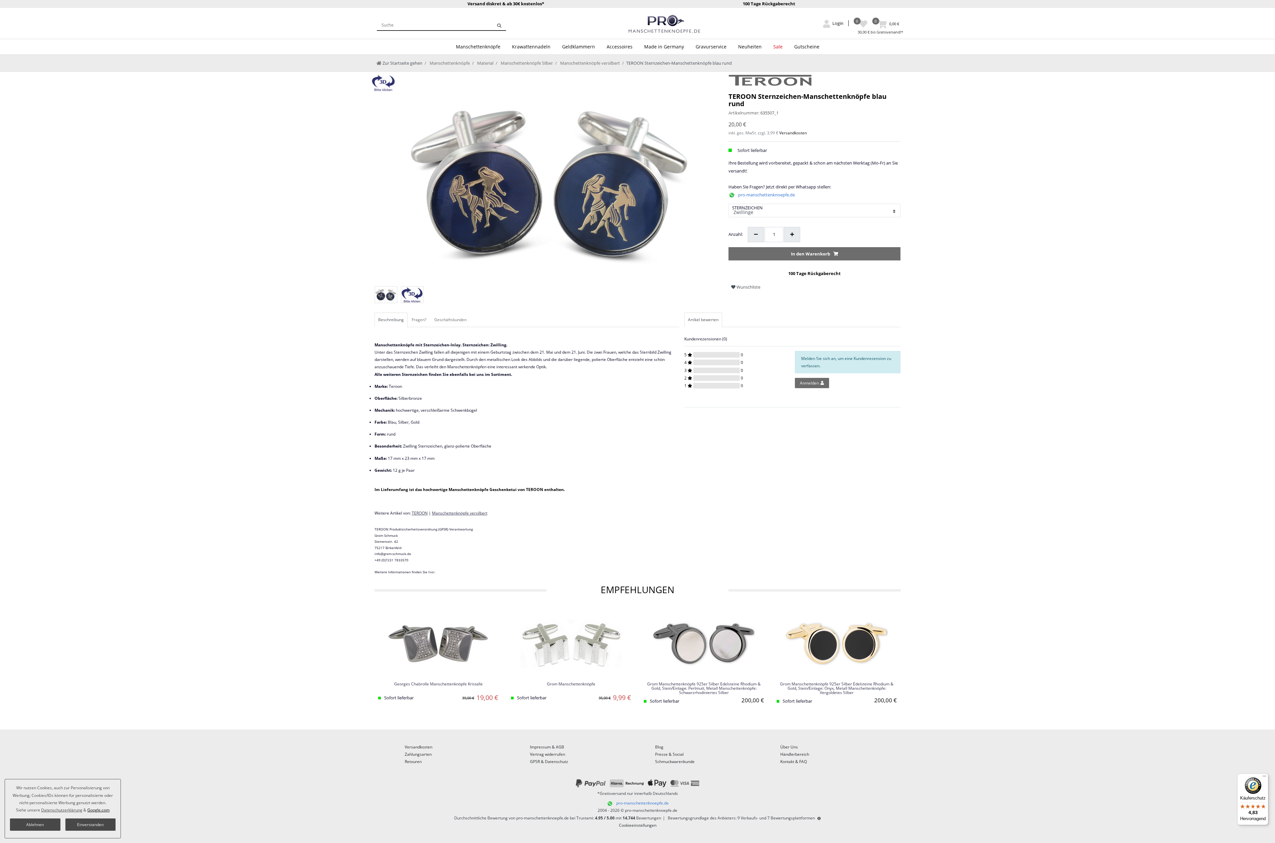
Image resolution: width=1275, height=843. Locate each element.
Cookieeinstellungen (637, 825)
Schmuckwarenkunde (675, 761)
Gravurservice (711, 46)
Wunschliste (747, 287)
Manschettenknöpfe (478, 46)
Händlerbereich (794, 754)
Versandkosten (793, 133)
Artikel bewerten (703, 319)
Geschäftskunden (450, 319)
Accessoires (620, 46)
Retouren (413, 761)
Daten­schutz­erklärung (61, 810)
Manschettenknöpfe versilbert (589, 63)
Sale (778, 46)
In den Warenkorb (810, 254)
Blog (659, 747)
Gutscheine (806, 46)
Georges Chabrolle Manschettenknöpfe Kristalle (438, 684)
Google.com (98, 810)
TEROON (420, 513)
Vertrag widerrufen (547, 754)
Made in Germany (664, 46)
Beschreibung (391, 319)
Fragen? (419, 319)
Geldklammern (578, 46)
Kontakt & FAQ (793, 761)
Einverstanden (90, 824)
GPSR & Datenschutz (549, 761)
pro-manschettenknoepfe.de (766, 195)
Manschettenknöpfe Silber (526, 63)
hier (431, 572)
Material (484, 63)
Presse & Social (669, 754)
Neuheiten (750, 46)
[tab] (391, 320)
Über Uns (789, 747)
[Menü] (1264, 778)
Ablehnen (35, 824)
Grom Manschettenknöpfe (571, 684)
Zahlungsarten (418, 754)
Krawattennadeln (531, 46)
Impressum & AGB (547, 747)
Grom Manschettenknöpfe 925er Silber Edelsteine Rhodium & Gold (704, 688)
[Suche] (499, 25)
